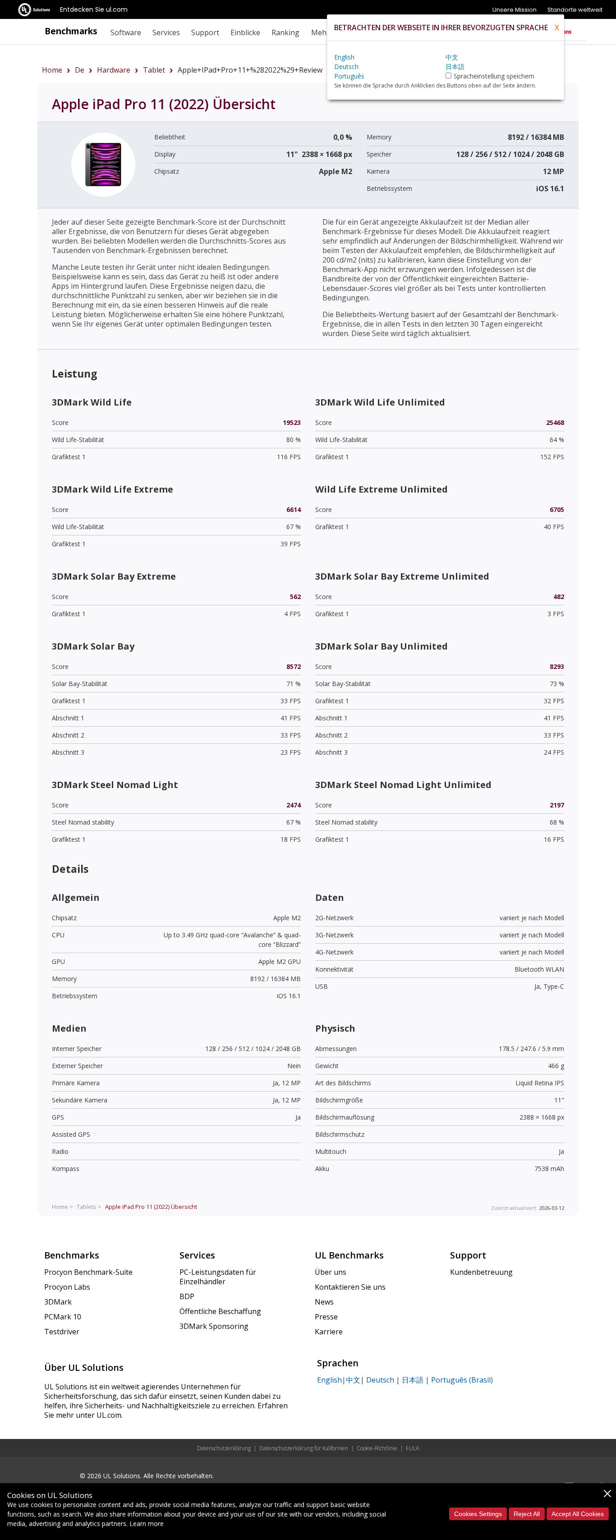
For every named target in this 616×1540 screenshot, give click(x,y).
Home (52, 70)
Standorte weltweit (574, 9)
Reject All (527, 1513)
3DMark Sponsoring (213, 1326)
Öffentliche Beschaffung (220, 1311)
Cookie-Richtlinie (377, 1448)
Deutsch (380, 1380)
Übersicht (151, 1206)
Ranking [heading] (285, 32)
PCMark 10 (62, 1317)
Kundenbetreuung (481, 1272)
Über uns (330, 1272)
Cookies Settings (478, 1513)
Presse (326, 1317)
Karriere (329, 1332)
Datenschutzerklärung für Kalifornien (303, 1448)
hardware (113, 70)
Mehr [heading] (320, 32)
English (329, 1380)
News (324, 1302)
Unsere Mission (514, 9)
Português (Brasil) (462, 1380)
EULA (412, 1448)
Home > (62, 1206)
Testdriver (61, 1332)
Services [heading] (166, 32)
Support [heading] (205, 32)
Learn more (146, 1523)
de (79, 70)
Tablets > (89, 1206)
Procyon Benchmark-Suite (88, 1272)
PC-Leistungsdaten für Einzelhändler (217, 1276)
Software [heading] (125, 32)
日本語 (412, 1380)
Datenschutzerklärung (224, 1448)
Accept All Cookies (578, 1513)
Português (349, 76)
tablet (154, 70)
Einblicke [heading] (245, 32)
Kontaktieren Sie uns (350, 1287)
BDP (186, 1296)
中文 (353, 1380)
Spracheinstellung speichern (494, 76)
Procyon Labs (67, 1287)
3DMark (58, 1302)
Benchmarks (71, 31)
